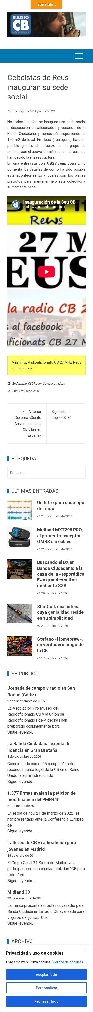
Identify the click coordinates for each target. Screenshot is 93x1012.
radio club (32, 391)
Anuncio (21, 383)
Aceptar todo (46, 975)
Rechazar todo (46, 1001)
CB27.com (35, 383)
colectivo (74, 181)
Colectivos (50, 383)
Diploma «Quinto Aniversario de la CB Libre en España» (27, 423)
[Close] (88, 949)
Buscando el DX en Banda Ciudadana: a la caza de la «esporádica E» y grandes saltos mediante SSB (60, 574)
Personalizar (46, 988)
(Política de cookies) (67, 962)
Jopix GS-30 (61, 414)
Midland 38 (18, 892)
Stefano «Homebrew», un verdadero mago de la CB (60, 644)
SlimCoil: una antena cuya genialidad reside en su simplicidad (60, 612)
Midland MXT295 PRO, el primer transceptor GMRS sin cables (60, 535)
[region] (46, 978)
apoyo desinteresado (49, 151)
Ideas (61, 383)
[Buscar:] (46, 473)
